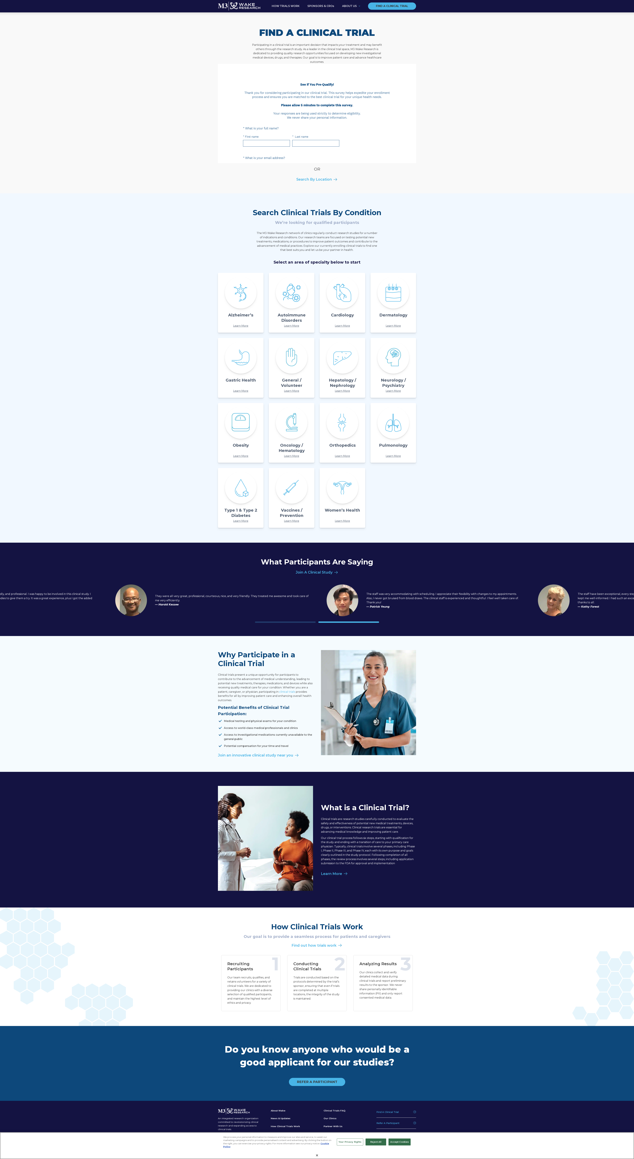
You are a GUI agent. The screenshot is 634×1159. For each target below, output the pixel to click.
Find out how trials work (314, 945)
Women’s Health (342, 510)
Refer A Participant (387, 1123)
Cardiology (342, 315)
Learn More (240, 325)
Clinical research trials (366, 827)
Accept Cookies (399, 1141)
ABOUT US (349, 6)
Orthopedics (342, 445)
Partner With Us (333, 1126)
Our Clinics (330, 1118)
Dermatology (393, 315)
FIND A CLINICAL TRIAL (392, 6)
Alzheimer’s (240, 315)
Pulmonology (393, 445)
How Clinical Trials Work (285, 1126)
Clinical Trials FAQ (334, 1110)
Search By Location (314, 179)
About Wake (278, 1110)
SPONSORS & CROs (320, 6)
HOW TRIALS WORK (285, 6)
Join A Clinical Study (314, 572)
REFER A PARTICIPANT (317, 1082)
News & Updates (280, 1118)
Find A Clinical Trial (387, 1112)
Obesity (241, 445)
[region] (317, 1145)
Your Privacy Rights (350, 1141)
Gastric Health (241, 380)
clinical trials (287, 691)
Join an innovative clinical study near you (255, 755)
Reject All (375, 1141)
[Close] (317, 1155)
